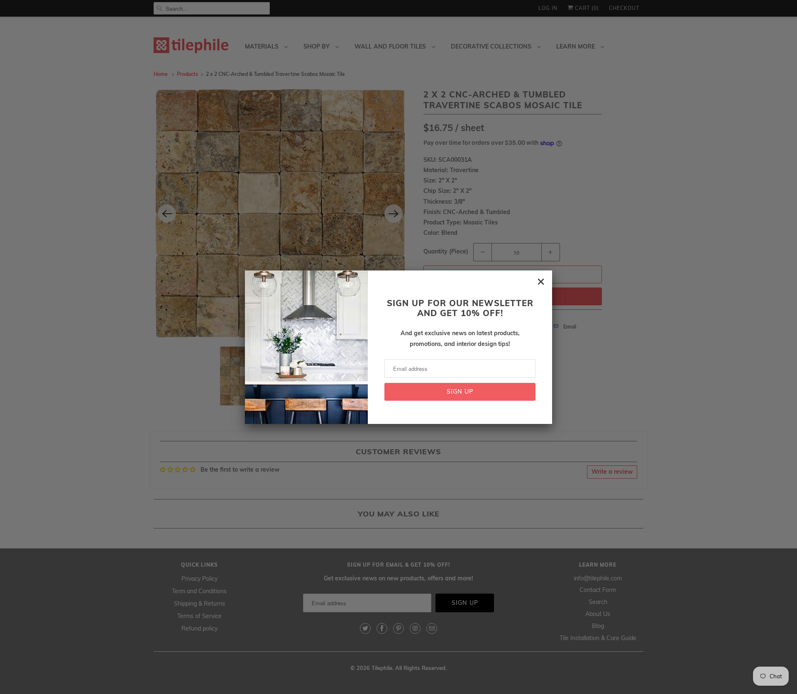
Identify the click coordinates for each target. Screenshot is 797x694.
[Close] (541, 282)
